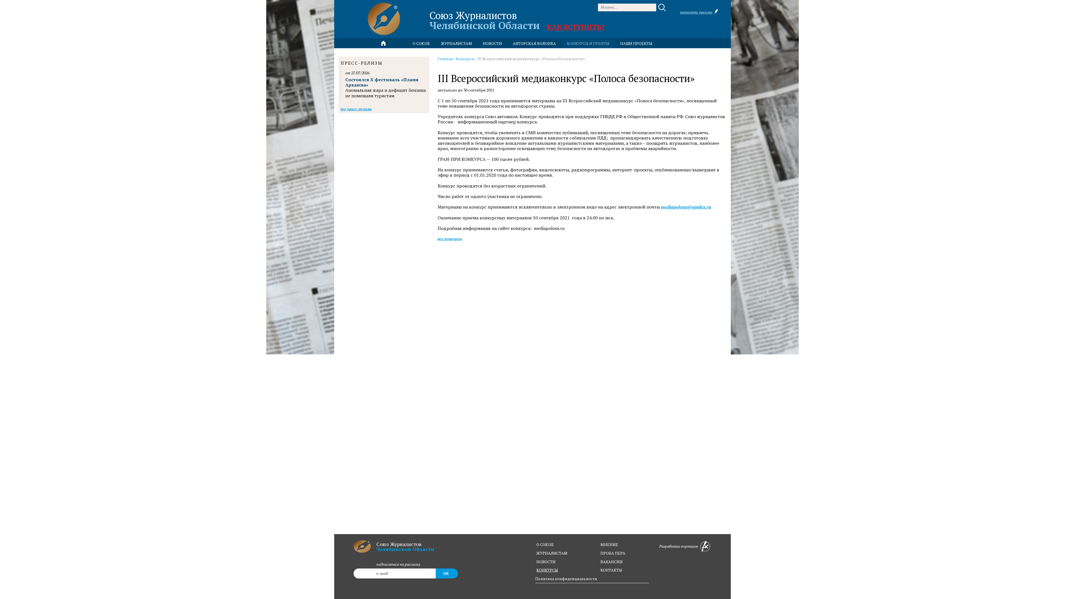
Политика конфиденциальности (566, 578)
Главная (445, 58)
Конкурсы (465, 58)
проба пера (612, 553)
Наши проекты (636, 43)
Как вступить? (575, 26)
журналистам (551, 553)
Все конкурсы (450, 238)
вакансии (611, 561)
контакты (611, 570)
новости (492, 43)
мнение (609, 544)
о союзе (545, 544)
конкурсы (547, 570)
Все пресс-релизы (356, 108)
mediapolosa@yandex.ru (686, 207)
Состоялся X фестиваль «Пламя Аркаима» (382, 82)
